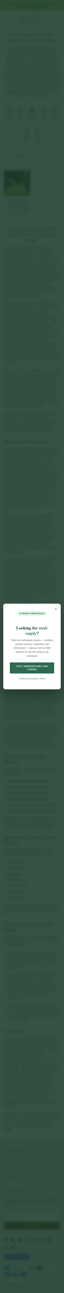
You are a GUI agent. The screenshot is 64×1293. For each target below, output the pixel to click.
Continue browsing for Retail (32, 678)
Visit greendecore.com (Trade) (32, 668)
